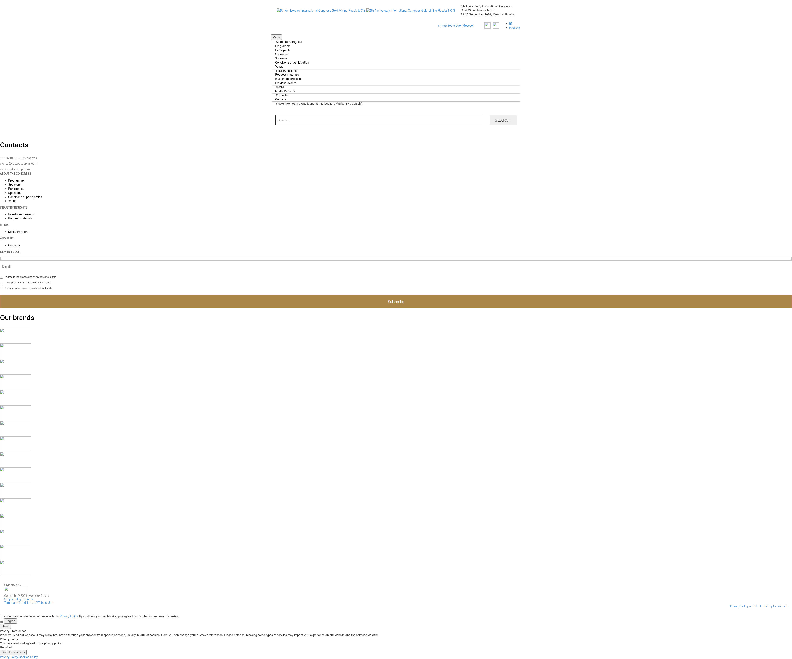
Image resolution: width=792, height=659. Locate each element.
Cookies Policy (28, 657)
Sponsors (281, 58)
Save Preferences (13, 652)
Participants (282, 50)
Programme (283, 46)
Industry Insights (286, 70)
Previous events (285, 83)
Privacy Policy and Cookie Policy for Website (759, 606)
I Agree (10, 621)
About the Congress (289, 42)
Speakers (281, 54)
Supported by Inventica (19, 599)
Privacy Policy (69, 616)
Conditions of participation (292, 62)
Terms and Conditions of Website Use (28, 602)
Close (5, 626)
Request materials (287, 74)
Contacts (282, 95)
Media (280, 87)
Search (503, 120)
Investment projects (288, 79)
